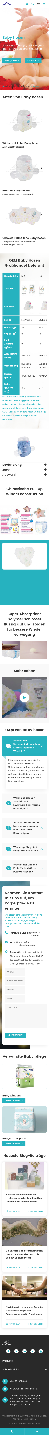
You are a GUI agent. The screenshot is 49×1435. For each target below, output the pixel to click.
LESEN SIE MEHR (35, 1211)
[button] (7, 120)
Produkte (7, 1361)
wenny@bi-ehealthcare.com (27, 944)
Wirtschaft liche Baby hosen (21, 143)
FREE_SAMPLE (12, 60)
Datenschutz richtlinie (29, 1423)
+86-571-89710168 (35, 934)
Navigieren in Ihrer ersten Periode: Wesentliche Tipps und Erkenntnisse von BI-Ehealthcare (24, 1310)
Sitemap (13, 1423)
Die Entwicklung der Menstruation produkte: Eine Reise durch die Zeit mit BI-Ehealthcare (24, 1254)
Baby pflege (21, 86)
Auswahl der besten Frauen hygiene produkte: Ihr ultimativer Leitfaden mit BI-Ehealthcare (24, 1198)
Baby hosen (35, 86)
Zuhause (9, 86)
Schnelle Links (10, 1370)
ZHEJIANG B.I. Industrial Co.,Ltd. (32, 1415)
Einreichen (15, 1035)
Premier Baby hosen (16, 191)
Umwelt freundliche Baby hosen (24, 238)
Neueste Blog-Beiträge (24, 1156)
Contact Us (33, 60)
